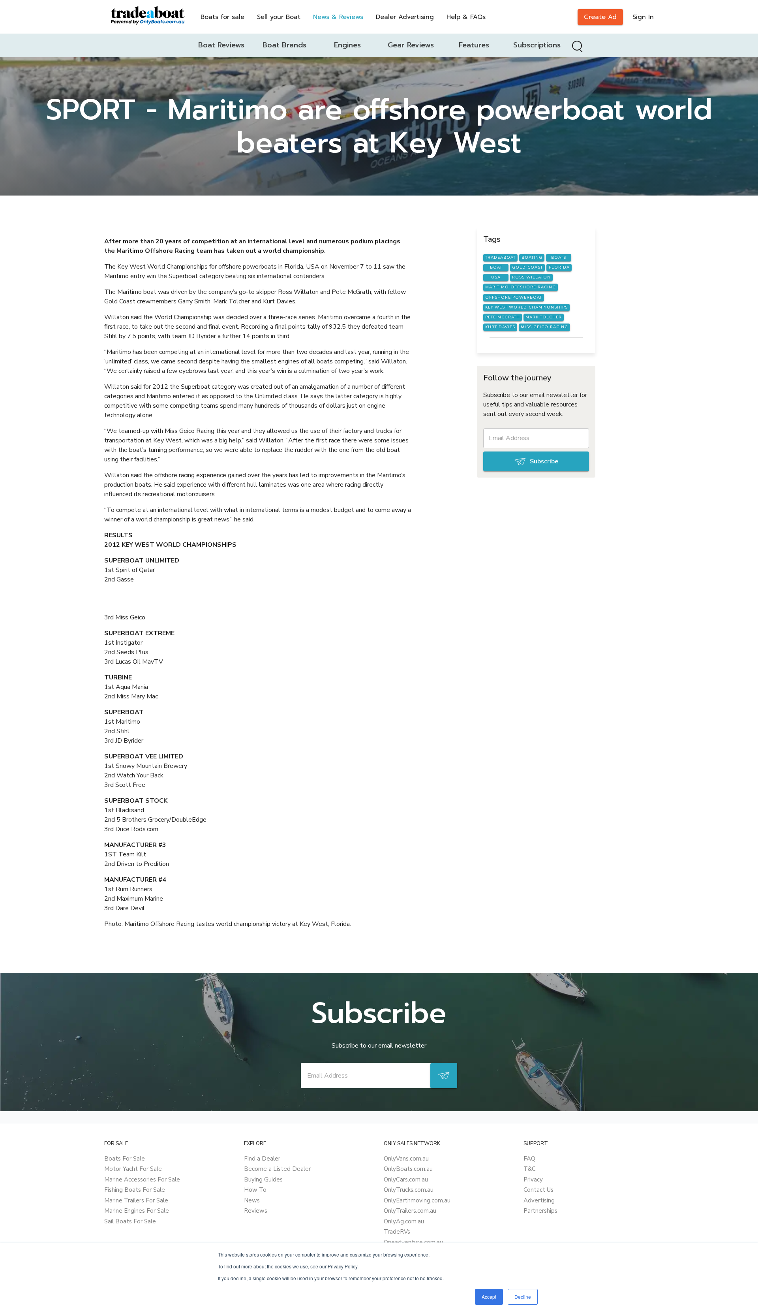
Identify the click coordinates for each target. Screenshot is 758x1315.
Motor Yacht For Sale (133, 1169)
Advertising (539, 1200)
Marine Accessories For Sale (142, 1179)
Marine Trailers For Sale (136, 1200)
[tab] (221, 45)
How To (255, 1190)
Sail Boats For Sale (130, 1221)
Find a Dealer (262, 1159)
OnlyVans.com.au (406, 1159)
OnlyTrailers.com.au (410, 1211)
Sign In (643, 17)
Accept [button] (489, 1296)
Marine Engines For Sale (136, 1211)
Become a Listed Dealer (277, 1169)
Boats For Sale (124, 1159)
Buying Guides (263, 1179)
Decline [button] (522, 1296)
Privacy (533, 1179)
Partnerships (540, 1211)
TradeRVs (397, 1232)
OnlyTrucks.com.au (408, 1190)
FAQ (529, 1159)
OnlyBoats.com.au (408, 1169)
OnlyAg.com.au (404, 1221)
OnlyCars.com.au (406, 1179)
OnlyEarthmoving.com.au (417, 1200)
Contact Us (538, 1190)
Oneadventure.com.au (413, 1242)
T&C (529, 1169)
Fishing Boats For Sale (134, 1190)
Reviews (255, 1211)
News (252, 1200)
